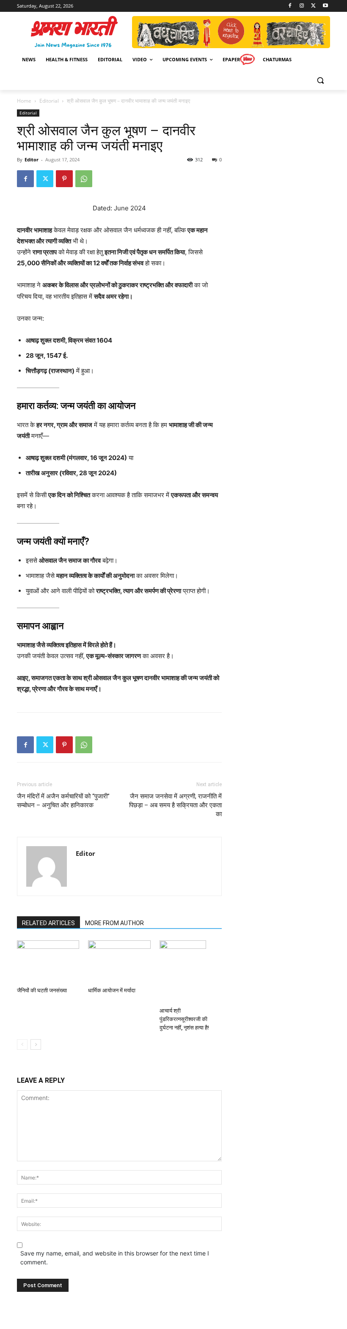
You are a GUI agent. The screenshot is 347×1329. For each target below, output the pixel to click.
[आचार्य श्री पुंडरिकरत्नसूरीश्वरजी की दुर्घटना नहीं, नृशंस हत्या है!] (191, 972)
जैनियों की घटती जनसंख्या (42, 990)
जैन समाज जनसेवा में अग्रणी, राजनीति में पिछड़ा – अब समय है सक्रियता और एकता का (175, 805)
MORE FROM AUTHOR (114, 923)
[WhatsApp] (83, 178)
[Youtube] (325, 6)
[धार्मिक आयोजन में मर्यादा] (119, 961)
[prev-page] (22, 1044)
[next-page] (35, 1044)
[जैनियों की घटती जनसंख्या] (48, 961)
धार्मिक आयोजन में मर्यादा (111, 990)
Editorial (49, 100)
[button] (320, 80)
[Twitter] (313, 6)
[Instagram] (302, 6)
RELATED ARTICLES (48, 923)
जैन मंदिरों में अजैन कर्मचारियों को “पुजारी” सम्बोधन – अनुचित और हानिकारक (63, 800)
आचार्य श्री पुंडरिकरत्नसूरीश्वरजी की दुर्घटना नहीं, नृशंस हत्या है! (184, 1019)
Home (24, 100)
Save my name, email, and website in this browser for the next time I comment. (114, 1258)
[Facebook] (290, 6)
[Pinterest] (64, 178)
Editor (32, 159)
